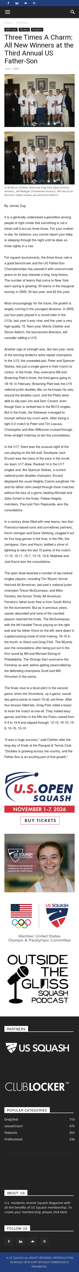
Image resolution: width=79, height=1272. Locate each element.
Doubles (24, 29)
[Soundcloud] (25, 3)
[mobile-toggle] (7, 12)
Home (8, 22)
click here (60, 1212)
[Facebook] (8, 3)
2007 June (22, 22)
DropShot (37, 29)
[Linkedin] (17, 3)
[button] (73, 12)
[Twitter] (34, 3)
